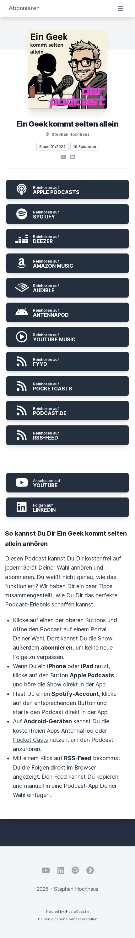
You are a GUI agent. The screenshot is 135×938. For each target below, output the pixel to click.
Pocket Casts (30, 739)
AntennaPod (77, 730)
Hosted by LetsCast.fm (67, 911)
